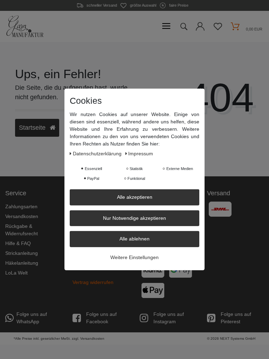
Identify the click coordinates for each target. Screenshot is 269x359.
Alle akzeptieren (134, 197)
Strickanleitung (21, 253)
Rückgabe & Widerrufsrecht (21, 229)
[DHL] (220, 209)
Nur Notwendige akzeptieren (134, 218)
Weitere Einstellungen (134, 257)
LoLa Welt (16, 273)
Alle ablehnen (134, 239)
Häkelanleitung (21, 263)
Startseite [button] (33, 127)
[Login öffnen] (200, 28)
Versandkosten (21, 216)
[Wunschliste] (218, 28)
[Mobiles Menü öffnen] (166, 26)
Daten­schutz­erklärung (98, 153)
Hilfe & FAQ (18, 243)
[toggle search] (184, 26)
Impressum (140, 153)
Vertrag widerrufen (93, 282)
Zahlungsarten (21, 206)
